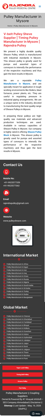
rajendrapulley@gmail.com (16, 203)
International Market (20, 255)
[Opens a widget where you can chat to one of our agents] (36, 414)
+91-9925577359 (12, 182)
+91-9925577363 (11, 185)
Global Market (15, 307)
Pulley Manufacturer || (18, 393)
